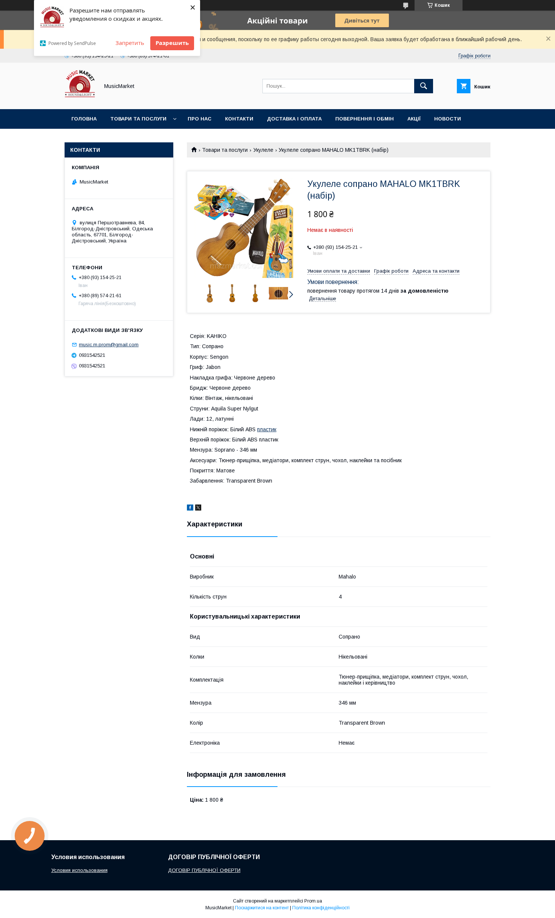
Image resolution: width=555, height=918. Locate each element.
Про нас (199, 119)
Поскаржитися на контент (262, 907)
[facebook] (190, 509)
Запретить (130, 42)
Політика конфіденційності (321, 907)
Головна (84, 119)
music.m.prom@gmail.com (109, 344)
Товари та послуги (138, 119)
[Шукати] (423, 86)
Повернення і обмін (364, 119)
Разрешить (172, 42)
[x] (198, 509)
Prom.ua (313, 901)
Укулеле (263, 150)
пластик (266, 429)
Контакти (239, 119)
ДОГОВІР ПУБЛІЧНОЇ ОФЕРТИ (204, 870)
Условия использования (79, 870)
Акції (414, 119)
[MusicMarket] (80, 99)
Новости (447, 119)
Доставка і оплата (294, 119)
